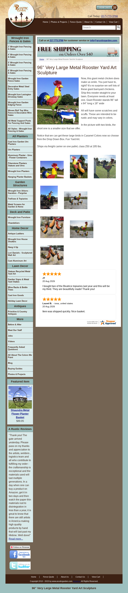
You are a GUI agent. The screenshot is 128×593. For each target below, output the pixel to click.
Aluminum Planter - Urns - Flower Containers (20, 156)
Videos (11, 341)
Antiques (20, 306)
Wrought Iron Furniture (19, 217)
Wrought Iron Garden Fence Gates (18, 79)
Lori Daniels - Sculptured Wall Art (20, 254)
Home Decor (20, 228)
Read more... (16, 539)
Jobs (10, 336)
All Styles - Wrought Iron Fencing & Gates (20, 130)
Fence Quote (76, 22)
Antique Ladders (16, 233)
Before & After (14, 324)
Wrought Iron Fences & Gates (20, 39)
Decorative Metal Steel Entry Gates (18, 87)
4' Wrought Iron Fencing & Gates (19, 55)
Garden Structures (20, 184)
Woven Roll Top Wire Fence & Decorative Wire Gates (20, 112)
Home (45, 22)
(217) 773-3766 (109, 16)
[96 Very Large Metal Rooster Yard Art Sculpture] (52, 169)
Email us (77, 581)
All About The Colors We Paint (20, 356)
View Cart (113, 22)
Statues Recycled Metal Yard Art (19, 272)
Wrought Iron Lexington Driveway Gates (19, 95)
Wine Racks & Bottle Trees (17, 288)
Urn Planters (14, 149)
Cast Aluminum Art (17, 261)
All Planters (20, 136)
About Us (88, 22)
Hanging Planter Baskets (20, 177)
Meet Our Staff (15, 330)
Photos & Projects (59, 22)
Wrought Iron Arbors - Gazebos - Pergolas (18, 192)
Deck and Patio (20, 212)
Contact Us (100, 22)
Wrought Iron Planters (18, 171)
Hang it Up (13, 247)
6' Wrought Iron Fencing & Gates (19, 71)
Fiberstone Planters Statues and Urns (17, 164)
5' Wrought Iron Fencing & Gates (19, 63)
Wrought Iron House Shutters (17, 240)
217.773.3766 (56, 40)
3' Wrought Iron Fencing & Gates (19, 47)
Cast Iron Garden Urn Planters (18, 143)
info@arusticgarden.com (103, 40)
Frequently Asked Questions (16, 348)
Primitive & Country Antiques (17, 312)
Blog (10, 363)
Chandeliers (14, 223)
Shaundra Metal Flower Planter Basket (20, 414)
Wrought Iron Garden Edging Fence (18, 103)
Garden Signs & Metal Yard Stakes (18, 280)
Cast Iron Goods (16, 295)
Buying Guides (15, 368)
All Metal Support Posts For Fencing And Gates (19, 122)
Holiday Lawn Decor (17, 301)
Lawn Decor (20, 266)
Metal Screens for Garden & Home (16, 205)
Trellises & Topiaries (18, 199)
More (20, 319)
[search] (99, 27)
